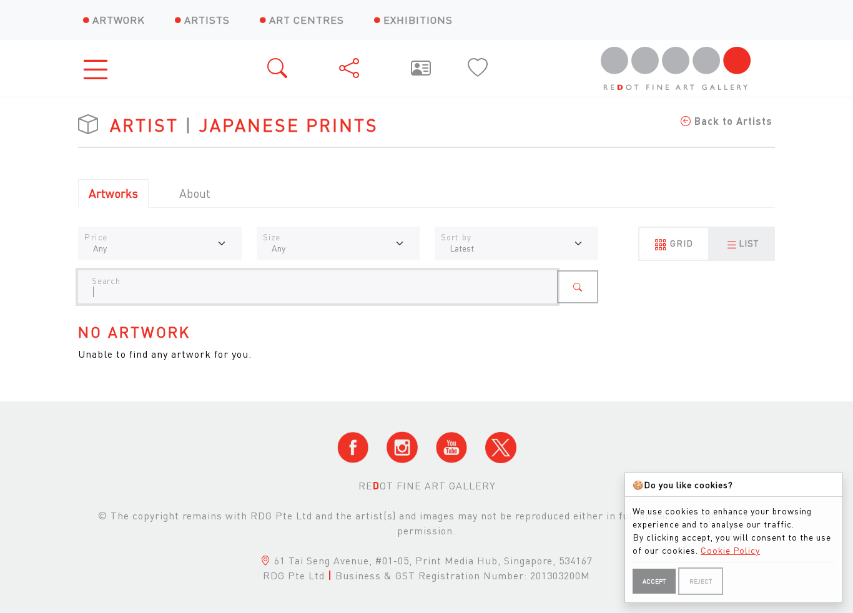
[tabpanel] (426, 311)
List (749, 242)
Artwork (118, 19)
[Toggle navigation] (99, 68)
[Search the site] (278, 68)
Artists (207, 19)
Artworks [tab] (113, 193)
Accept (654, 581)
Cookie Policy (730, 550)
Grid (680, 242)
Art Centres (306, 19)
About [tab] (194, 193)
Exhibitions (418, 19)
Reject (700, 581)
